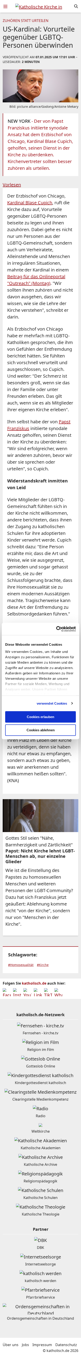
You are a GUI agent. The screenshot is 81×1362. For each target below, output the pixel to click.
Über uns (10, 1344)
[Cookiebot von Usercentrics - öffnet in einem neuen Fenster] (57, 629)
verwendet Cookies (52, 703)
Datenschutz (66, 1344)
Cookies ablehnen (41, 730)
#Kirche (43, 965)
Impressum (42, 1344)
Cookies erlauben (40, 717)
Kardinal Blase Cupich (29, 203)
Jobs (25, 1344)
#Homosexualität (21, 965)
